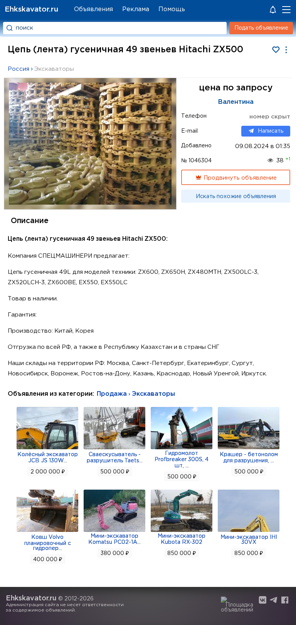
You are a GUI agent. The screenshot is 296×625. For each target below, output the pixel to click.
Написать (270, 131)
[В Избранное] (275, 49)
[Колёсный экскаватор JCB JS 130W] (47, 448)
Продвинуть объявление (239, 177)
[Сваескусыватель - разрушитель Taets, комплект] (114, 448)
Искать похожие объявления (236, 196)
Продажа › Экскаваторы (136, 394)
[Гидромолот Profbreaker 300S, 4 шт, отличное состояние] (181, 448)
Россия (18, 69)
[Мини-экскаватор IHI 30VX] (248, 531)
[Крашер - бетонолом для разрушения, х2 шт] (248, 448)
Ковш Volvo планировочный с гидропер (47, 543)
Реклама (135, 9)
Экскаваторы (54, 69)
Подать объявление (261, 28)
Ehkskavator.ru (31, 9)
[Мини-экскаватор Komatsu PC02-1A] (114, 531)
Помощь (171, 9)
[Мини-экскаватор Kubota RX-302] (181, 531)
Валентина (236, 102)
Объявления (93, 9)
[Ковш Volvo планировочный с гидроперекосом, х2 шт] (47, 531)
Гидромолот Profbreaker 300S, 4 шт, (182, 459)
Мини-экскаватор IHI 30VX (248, 540)
